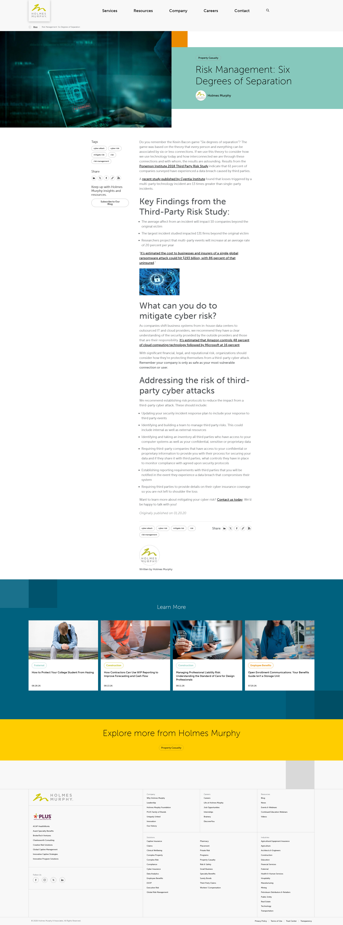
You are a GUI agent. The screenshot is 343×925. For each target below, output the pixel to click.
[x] (53, 880)
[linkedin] (62, 880)
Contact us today (230, 499)
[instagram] (44, 880)
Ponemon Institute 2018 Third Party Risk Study (173, 166)
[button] (208, 58)
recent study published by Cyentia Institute (173, 179)
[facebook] (36, 880)
